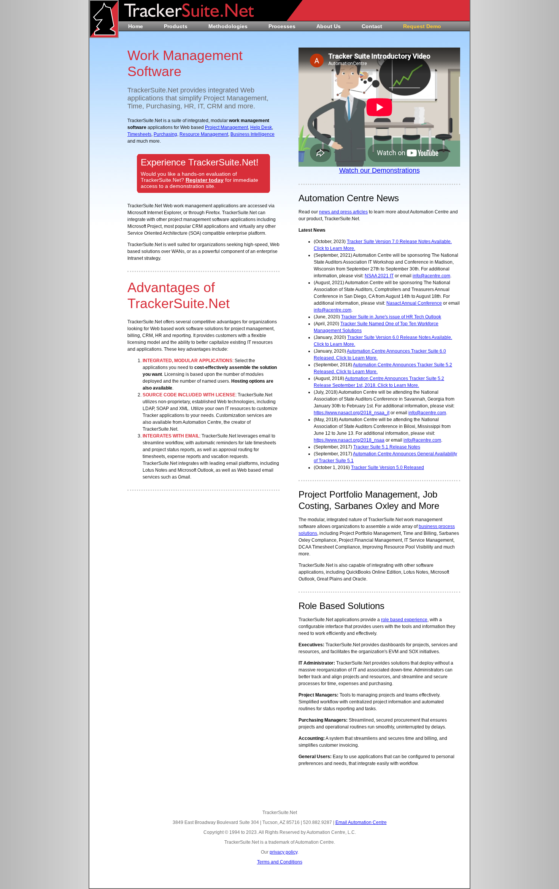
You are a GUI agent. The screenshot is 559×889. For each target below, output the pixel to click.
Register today (205, 180)
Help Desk (261, 127)
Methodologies (228, 26)
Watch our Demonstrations (379, 170)
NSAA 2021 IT (379, 275)
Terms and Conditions (279, 862)
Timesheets (139, 134)
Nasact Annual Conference (414, 303)
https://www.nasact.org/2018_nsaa (349, 440)
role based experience (404, 619)
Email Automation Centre (361, 822)
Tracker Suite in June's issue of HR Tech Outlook (391, 317)
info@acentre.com (431, 275)
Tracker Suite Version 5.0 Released (387, 467)
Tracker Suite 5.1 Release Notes (386, 447)
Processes (281, 26)
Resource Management (203, 134)
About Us (328, 26)
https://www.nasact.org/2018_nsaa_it (351, 412)
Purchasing (165, 134)
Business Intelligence (252, 134)
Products (175, 26)
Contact (372, 26)
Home (135, 26)
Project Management (226, 127)
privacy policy (283, 852)
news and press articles (343, 212)
